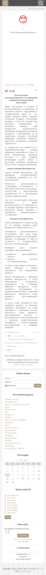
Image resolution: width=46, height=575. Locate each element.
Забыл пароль (19, 388)
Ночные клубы (11, 433)
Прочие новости (12, 427)
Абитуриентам (13, 332)
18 (23, 475)
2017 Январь (12, 510)
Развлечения (10, 409)
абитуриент (12, 346)
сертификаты (28, 339)
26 (28, 478)
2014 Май (11, 498)
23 (13, 478)
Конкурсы (9, 435)
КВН (6, 412)
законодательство (14, 339)
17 (18, 475)
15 (27, 84)
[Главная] (23, 22)
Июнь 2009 (23, 460)
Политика (9, 422)
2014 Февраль (13, 495)
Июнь (21, 84)
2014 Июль (11, 503)
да (8, 530)
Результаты (18, 539)
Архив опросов (27, 539)
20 (34, 475)
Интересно (9, 415)
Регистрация (33, 9)
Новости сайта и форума (15, 420)
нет (9, 532)
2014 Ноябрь (12, 505)
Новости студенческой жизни (17, 404)
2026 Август (12, 512)
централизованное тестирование (20, 343)
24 (18, 478)
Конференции (10, 438)
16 (13, 475)
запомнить (11, 385)
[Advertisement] (23, 60)
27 (34, 478)
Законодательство (13, 443)
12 (28, 471)
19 (28, 475)
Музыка (8, 417)
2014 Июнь (11, 500)
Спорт (7, 425)
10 (18, 471)
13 (34, 471)
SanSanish (21, 336)
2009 (15, 84)
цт (36, 343)
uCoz (41, 568)
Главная (8, 84)
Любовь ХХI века (12, 399)
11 (23, 471)
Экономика (9, 446)
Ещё (7, 517)
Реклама (8, 440)
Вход (42, 9)
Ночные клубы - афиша (14, 448)
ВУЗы (7, 407)
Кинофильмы (10, 430)
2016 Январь (12, 508)
